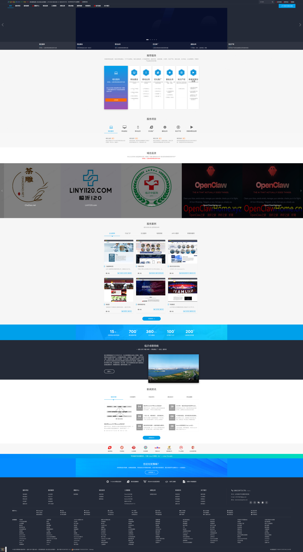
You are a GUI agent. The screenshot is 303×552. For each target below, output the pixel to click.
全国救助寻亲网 (187, 531)
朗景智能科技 (141, 304)
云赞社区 (212, 536)
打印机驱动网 (131, 536)
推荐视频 (79, 6)
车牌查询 (254, 514)
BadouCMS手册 (128, 499)
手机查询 (111, 512)
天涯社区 (212, 542)
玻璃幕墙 (76, 529)
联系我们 (203, 503)
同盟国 (157, 525)
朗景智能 (158, 521)
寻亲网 (21, 519)
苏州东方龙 (158, 529)
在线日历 (159, 512)
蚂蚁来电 (212, 521)
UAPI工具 (21, 540)
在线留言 (203, 501)
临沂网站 (185, 521)
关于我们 (106, 6)
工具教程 (53, 6)
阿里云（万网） (30, 211)
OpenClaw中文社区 (242, 538)
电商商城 (50, 501)
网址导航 (70, 6)
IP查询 (182, 514)
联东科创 (212, 529)
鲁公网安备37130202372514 (80, 549)
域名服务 (25, 494)
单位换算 (63, 514)
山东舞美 (21, 523)
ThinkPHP (130, 534)
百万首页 (103, 533)
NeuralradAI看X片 (78, 536)
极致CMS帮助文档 (105, 519)
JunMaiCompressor (188, 538)
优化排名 (177, 501)
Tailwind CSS (77, 538)
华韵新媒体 (131, 521)
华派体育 (103, 531)
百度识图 (254, 510)
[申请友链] (131, 544)
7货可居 (158, 527)
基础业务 (25, 503)
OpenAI (87, 510)
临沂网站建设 (186, 519)
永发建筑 (239, 527)
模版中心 (36, 6)
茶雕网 (102, 527)
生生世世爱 (240, 540)
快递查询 (87, 512)
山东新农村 (131, 525)
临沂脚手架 (22, 527)
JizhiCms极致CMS (78, 519)
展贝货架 (158, 531)
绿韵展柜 (185, 523)
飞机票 (134, 510)
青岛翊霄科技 (22, 529)
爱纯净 (239, 536)
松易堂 (48, 523)
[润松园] (118, 294)
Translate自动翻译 (187, 542)
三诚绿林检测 (109, 266)
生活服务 (50, 499)
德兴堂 (102, 523)
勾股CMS (49, 540)
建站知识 (177, 496)
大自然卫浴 (104, 525)
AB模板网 (130, 533)
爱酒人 (130, 527)
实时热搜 (279, 2)
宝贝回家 (98, 6)
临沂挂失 (158, 523)
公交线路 (206, 510)
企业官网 (50, 494)
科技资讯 (177, 494)
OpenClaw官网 (214, 538)
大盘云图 (103, 540)
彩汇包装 (76, 523)
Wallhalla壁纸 (268, 534)
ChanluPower (22, 538)
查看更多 (151, 318)
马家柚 (266, 531)
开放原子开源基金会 (242, 519)
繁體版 (292, 2)
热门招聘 (212, 527)
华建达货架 (141, 266)
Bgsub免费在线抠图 (242, 534)
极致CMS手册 (127, 501)
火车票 (111, 510)
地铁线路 (230, 510)
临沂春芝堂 (131, 538)
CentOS (267, 540)
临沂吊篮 (185, 525)
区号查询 (87, 514)
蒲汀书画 (103, 536)
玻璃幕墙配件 (50, 529)
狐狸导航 (158, 536)
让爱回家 (49, 519)
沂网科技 (185, 534)
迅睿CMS (267, 542)
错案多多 (239, 529)
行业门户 (50, 496)
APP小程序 (51, 503)
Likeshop (267, 538)
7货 (184, 527)
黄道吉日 (135, 514)
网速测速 (159, 514)
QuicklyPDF (22, 536)
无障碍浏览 (85, 2)
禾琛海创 (267, 536)
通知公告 (177, 503)
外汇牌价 (40, 512)
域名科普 (101, 494)
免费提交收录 (153, 494)
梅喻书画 (103, 529)
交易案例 (101, 496)
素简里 (130, 523)
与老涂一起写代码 (160, 538)
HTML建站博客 (23, 521)
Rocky (21, 542)
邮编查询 (230, 512)
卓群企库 (62, 6)
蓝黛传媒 (158, 519)
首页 (10, 6)
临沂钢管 (267, 525)
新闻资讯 (88, 6)
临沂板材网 (267, 521)
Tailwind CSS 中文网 (52, 538)
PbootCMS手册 (128, 494)
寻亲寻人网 (213, 531)
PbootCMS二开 (128, 496)
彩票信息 (230, 514)
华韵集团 (172, 304)
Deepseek (40, 510)
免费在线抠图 (104, 542)
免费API (158, 542)
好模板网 (21, 544)
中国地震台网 (213, 533)
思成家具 (21, 533)
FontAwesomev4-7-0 (129, 503)
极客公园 (130, 540)
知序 (75, 531)
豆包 (62, 510)
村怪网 (75, 527)
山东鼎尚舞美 (131, 529)
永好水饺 (239, 531)
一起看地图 (131, 542)
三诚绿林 (103, 544)
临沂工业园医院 (268, 523)
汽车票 (158, 510)
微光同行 (158, 533)
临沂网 (48, 527)
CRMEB (157, 534)
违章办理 (63, 512)
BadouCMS (22, 534)
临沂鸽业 (267, 533)
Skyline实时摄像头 (51, 536)
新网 (48, 521)
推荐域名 (286, 2)
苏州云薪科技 (186, 536)
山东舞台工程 (240, 523)
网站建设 (25, 496)
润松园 (107, 304)
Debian (75, 542)
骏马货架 (76, 544)
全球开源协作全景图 (270, 519)
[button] (3, 25)
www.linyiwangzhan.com (241, 499)
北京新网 (151, 211)
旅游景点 (40, 514)
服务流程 (203, 494)
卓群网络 (130, 519)
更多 (108, 371)
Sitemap (91, 549)
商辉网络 (185, 540)
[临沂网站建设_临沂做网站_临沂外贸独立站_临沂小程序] (18, 2)
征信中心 (254, 512)
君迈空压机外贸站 (175, 266)
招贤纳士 (203, 499)
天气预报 (183, 510)
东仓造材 (130, 531)
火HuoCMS (76, 540)
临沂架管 (239, 525)
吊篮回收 (239, 533)
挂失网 (184, 529)
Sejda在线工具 (214, 540)
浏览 (108, 273)
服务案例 (26, 6)
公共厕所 (135, 512)
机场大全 (111, 514)
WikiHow (212, 534)
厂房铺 (48, 531)
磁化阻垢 (267, 527)
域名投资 (45, 6)
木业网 (75, 521)
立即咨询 (151, 472)
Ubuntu (48, 542)
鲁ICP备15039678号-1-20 (64, 549)
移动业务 (25, 499)
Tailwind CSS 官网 (105, 538)
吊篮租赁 (212, 523)
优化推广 (25, 501)
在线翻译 (206, 512)
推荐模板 (76, 494)
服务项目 (17, 6)
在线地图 (182, 512)
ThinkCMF (103, 534)
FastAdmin (76, 534)
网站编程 (177, 499)
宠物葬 (21, 531)
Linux (48, 544)
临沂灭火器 (213, 525)
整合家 (21, 525)
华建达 (239, 542)
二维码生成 (207, 514)
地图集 (75, 533)
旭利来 (75, 525)
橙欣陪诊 (49, 533)
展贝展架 (49, 525)
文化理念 (203, 496)
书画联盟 (267, 529)
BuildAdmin (49, 534)
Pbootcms (185, 533)
